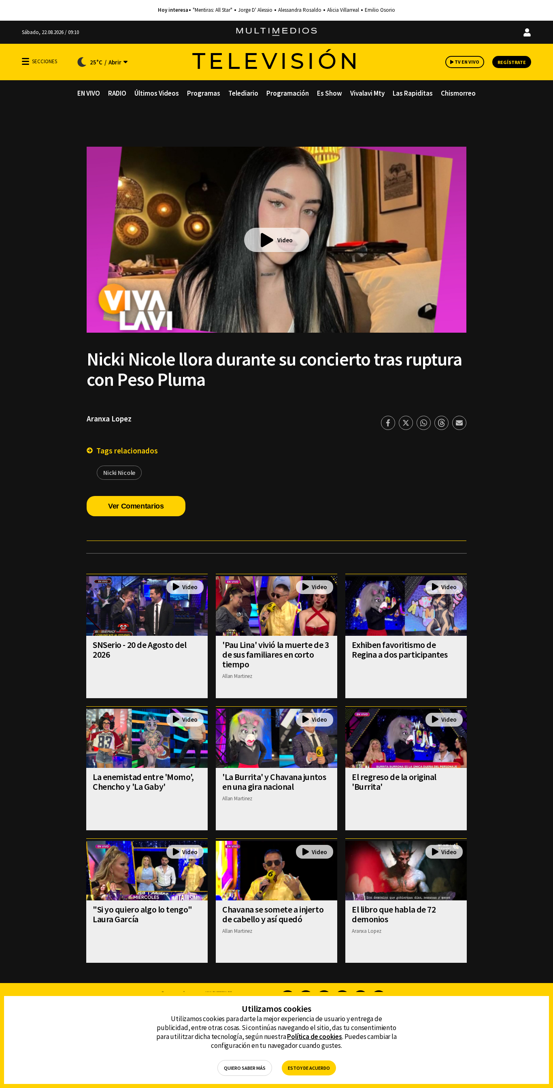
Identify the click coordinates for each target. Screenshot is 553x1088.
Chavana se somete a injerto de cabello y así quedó (272, 914)
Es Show (329, 93)
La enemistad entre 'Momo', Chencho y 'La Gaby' (143, 781)
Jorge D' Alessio (255, 10)
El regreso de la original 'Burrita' (394, 781)
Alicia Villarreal (343, 10)
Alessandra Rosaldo (299, 10)
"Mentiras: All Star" (212, 10)
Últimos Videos (156, 93)
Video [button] (285, 240)
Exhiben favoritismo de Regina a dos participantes (400, 649)
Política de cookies (314, 1036)
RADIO (117, 93)
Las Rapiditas (413, 93)
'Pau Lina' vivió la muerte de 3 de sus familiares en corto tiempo (275, 654)
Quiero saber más (245, 1068)
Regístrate (512, 62)
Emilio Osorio (380, 10)
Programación (287, 93)
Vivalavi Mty (367, 93)
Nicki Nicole (119, 472)
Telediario (243, 93)
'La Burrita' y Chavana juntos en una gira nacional (274, 781)
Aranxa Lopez (109, 418)
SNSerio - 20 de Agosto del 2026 (140, 649)
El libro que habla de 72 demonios (394, 914)
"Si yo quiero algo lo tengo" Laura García (142, 914)
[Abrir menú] (25, 61)
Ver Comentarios (136, 506)
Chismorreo (458, 93)
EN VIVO (88, 93)
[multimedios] (276, 32)
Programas (203, 93)
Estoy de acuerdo (309, 1068)
